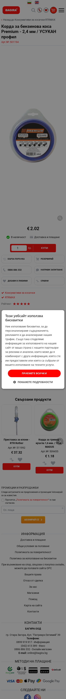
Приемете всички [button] (34, 373)
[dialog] (33, 349)
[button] (33, 382)
